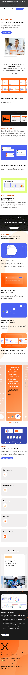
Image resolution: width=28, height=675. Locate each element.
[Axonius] (5, 9)
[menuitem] (13, 8)
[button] (14, 393)
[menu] (13, 9)
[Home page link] (4, 646)
